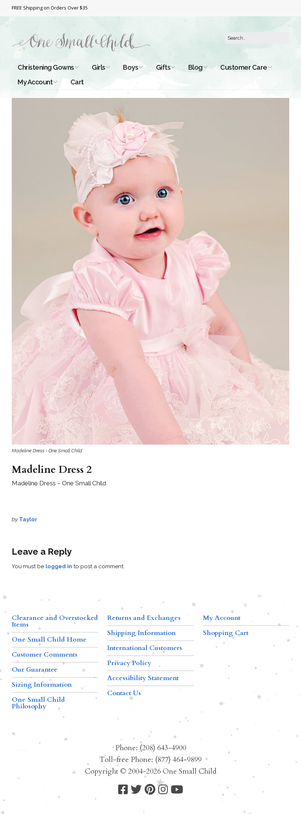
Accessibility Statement (143, 678)
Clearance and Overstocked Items (55, 621)
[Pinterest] (150, 789)
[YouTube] (177, 789)
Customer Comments (44, 654)
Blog (195, 67)
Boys (130, 67)
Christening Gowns (46, 67)
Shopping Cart (226, 633)
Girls (98, 67)
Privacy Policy (129, 663)
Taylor (28, 519)
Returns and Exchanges (144, 618)
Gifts (163, 67)
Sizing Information (42, 684)
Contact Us (124, 693)
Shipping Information (141, 633)
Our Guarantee (35, 669)
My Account (35, 82)
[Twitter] (136, 789)
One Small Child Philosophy (38, 703)
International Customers (144, 648)
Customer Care (243, 67)
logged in (59, 566)
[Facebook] (123, 789)
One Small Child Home (49, 639)
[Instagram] (163, 789)
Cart (77, 82)
